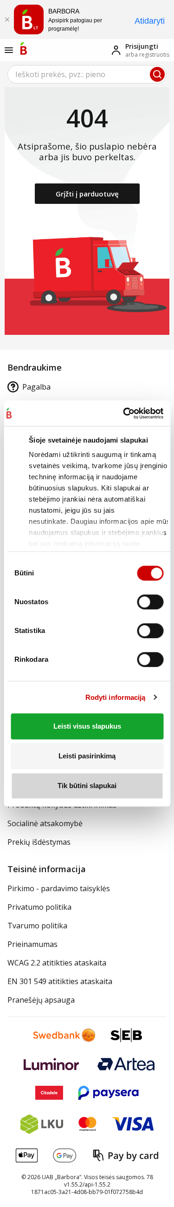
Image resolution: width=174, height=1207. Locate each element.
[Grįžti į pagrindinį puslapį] (24, 48)
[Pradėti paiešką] (157, 74)
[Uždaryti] (7, 19)
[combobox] (87, 74)
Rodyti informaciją (115, 697)
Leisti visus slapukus (87, 726)
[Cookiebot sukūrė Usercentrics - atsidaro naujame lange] (122, 413)
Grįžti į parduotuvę (87, 193)
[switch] (150, 601)
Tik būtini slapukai (87, 785)
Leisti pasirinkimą (87, 756)
